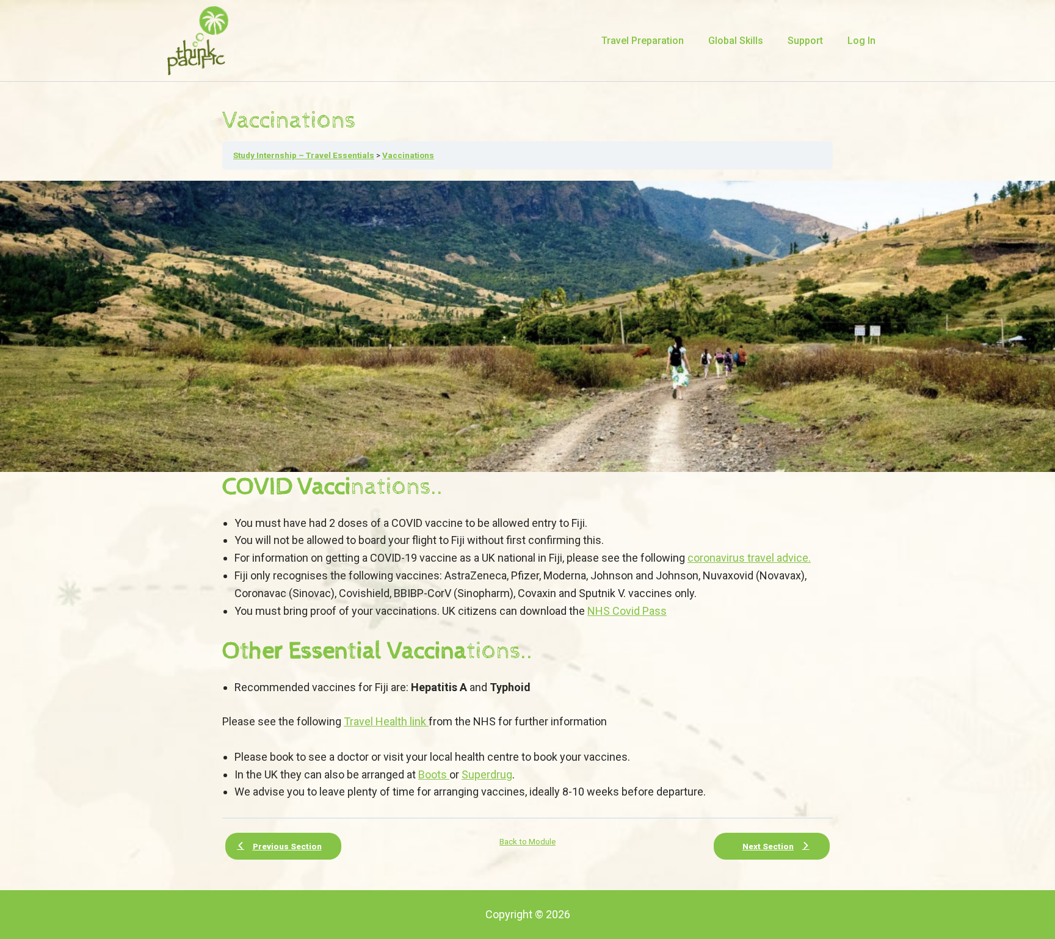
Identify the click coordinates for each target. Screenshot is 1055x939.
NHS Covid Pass (627, 610)
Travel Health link (386, 721)
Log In (861, 40)
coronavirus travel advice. (749, 557)
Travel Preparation (642, 40)
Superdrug (487, 774)
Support (805, 40)
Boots (433, 774)
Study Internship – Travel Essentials (303, 155)
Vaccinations (408, 155)
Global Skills (735, 40)
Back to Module (527, 841)
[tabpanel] (527, 491)
